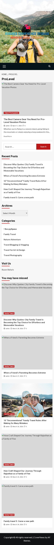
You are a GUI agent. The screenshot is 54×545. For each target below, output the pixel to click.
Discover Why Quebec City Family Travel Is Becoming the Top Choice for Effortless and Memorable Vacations (24, 167)
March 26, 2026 (18, 426)
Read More (8, 136)
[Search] (49, 66)
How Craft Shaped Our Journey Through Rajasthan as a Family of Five (27, 190)
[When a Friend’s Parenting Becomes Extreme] (27, 353)
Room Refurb (8, 269)
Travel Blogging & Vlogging (16, 245)
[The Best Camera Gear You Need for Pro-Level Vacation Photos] (27, 99)
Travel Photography (11, 113)
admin (8, 125)
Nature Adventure (12, 239)
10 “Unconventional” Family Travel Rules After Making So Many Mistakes (25, 182)
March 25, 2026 (18, 477)
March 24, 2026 (18, 524)
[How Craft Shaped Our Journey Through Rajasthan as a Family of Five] (27, 451)
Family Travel (10, 234)
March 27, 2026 (18, 376)
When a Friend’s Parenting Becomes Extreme (24, 176)
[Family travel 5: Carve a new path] (27, 501)
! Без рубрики (10, 229)
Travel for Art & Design (14, 250)
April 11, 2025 (17, 126)
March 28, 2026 (18, 328)
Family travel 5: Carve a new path (19, 197)
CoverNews (39, 537)
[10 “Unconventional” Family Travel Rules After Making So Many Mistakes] (27, 400)
